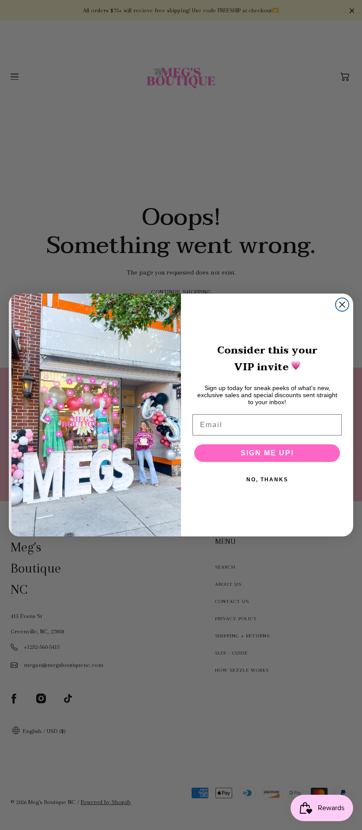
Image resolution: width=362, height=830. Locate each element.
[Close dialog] (342, 304)
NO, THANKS (267, 479)
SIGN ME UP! (267, 453)
